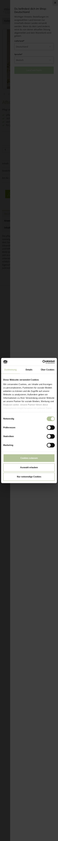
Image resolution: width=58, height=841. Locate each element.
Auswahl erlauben (29, 467)
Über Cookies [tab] (47, 369)
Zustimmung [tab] (10, 369)
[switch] (51, 427)
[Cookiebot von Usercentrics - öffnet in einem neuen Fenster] (42, 362)
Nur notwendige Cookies (29, 476)
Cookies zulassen (29, 458)
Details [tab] (29, 369)
